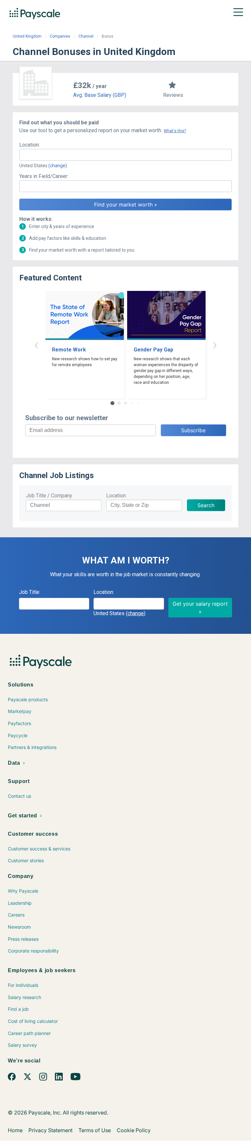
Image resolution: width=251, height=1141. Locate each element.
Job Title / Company (49, 495)
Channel (85, 36)
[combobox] (125, 155)
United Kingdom (27, 36)
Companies (60, 36)
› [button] (214, 344)
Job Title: (29, 592)
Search (205, 505)
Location (116, 495)
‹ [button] (36, 344)
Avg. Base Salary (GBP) (99, 95)
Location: (29, 145)
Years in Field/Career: (43, 176)
